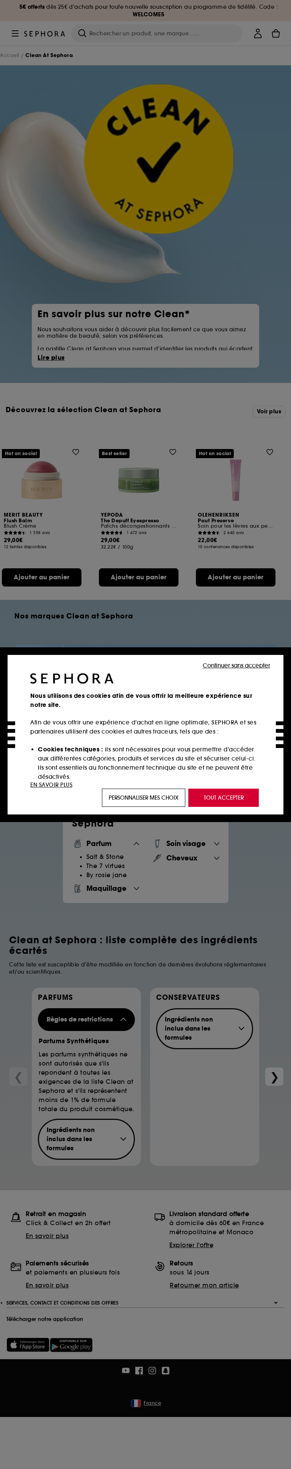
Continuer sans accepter (236, 665)
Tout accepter (224, 797)
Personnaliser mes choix (143, 797)
